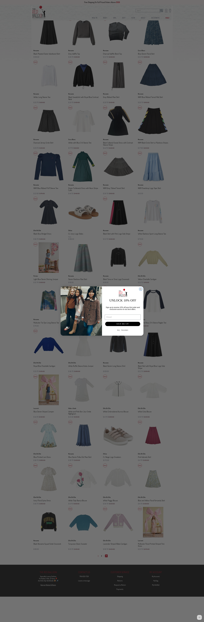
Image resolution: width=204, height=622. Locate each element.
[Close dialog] (140, 289)
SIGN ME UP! (122, 324)
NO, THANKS (122, 330)
